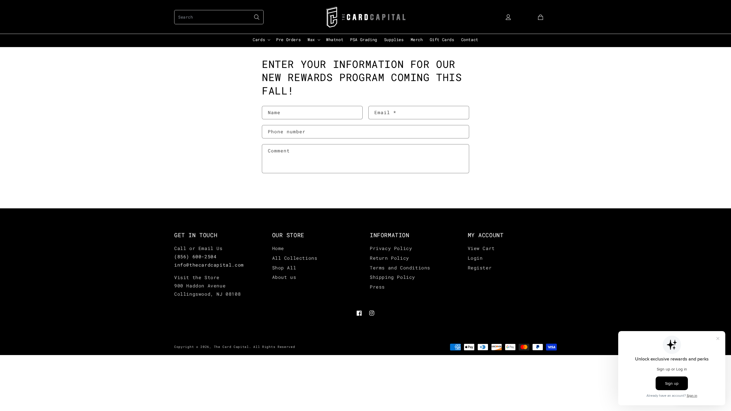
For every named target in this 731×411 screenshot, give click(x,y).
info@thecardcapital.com (209, 265)
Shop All (284, 268)
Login (475, 258)
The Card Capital (231, 346)
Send (279, 191)
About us (284, 277)
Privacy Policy (391, 248)
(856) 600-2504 (195, 256)
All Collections (295, 258)
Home (278, 248)
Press (377, 287)
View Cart (481, 248)
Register (480, 268)
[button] (219, 17)
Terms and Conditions (400, 268)
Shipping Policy (392, 277)
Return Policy (389, 258)
